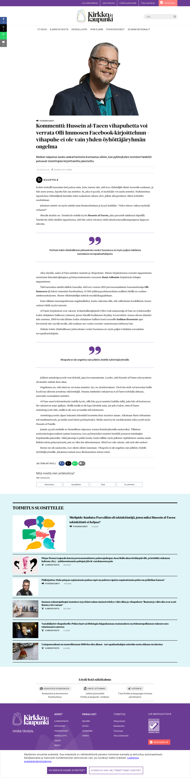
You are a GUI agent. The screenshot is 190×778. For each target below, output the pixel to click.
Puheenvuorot (61, 731)
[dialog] (95, 764)
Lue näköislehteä (90, 3)
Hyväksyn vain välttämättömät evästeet (116, 770)
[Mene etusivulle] (31, 718)
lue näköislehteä (158, 713)
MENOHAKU (170, 3)
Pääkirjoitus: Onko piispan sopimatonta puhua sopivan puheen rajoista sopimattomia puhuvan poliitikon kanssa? (103, 580)
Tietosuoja (118, 731)
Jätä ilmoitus (108, 3)
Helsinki (86, 721)
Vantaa (85, 735)
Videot (57, 745)
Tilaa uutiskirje (148, 3)
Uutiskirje (137, 688)
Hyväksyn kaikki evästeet (67, 770)
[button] (62, 463)
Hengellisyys (60, 735)
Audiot (57, 740)
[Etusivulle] (95, 16)
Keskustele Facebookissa (56, 688)
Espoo (85, 726)
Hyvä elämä (59, 726)
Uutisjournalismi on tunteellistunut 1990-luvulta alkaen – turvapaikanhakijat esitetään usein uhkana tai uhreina (102, 644)
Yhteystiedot (119, 721)
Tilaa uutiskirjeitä (121, 735)
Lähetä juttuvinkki (127, 3)
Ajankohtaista (61, 721)
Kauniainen (87, 731)
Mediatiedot (119, 726)
